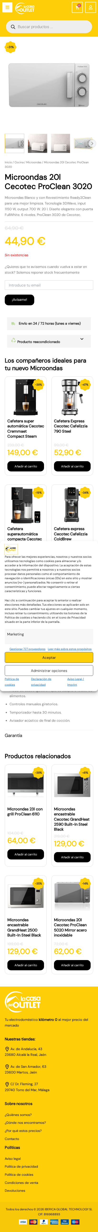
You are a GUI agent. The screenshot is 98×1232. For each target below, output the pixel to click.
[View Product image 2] (37, 143)
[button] (49, 341)
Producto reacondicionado (38, 342)
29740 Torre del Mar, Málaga (27, 1090)
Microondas (33, 162)
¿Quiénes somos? (18, 1115)
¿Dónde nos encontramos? (25, 1122)
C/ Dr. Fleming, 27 (24, 1084)
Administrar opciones (49, 670)
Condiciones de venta (21, 1183)
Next (92, 143)
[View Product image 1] (14, 143)
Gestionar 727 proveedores (27, 649)
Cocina (19, 162)
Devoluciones (15, 1190)
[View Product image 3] (60, 143)
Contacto (12, 1139)
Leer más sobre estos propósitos (70, 649)
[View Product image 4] (83, 143)
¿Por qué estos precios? (23, 1131)
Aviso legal (13, 1158)
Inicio (8, 162)
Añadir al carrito (26, 466)
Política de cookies (19, 1174)
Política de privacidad (21, 1166)
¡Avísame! (19, 299)
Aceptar (49, 657)
